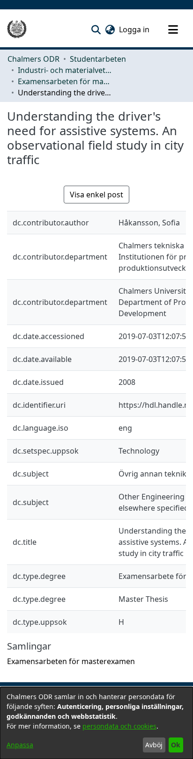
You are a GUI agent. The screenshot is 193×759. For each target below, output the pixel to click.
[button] (96, 29)
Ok (175, 744)
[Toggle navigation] (173, 29)
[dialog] (96, 723)
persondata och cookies (119, 726)
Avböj (154, 744)
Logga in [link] (134, 29)
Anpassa (20, 744)
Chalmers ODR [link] (33, 59)
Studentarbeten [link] (98, 59)
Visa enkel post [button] (96, 194)
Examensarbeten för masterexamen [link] (64, 81)
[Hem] (17, 29)
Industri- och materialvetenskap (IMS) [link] (64, 70)
